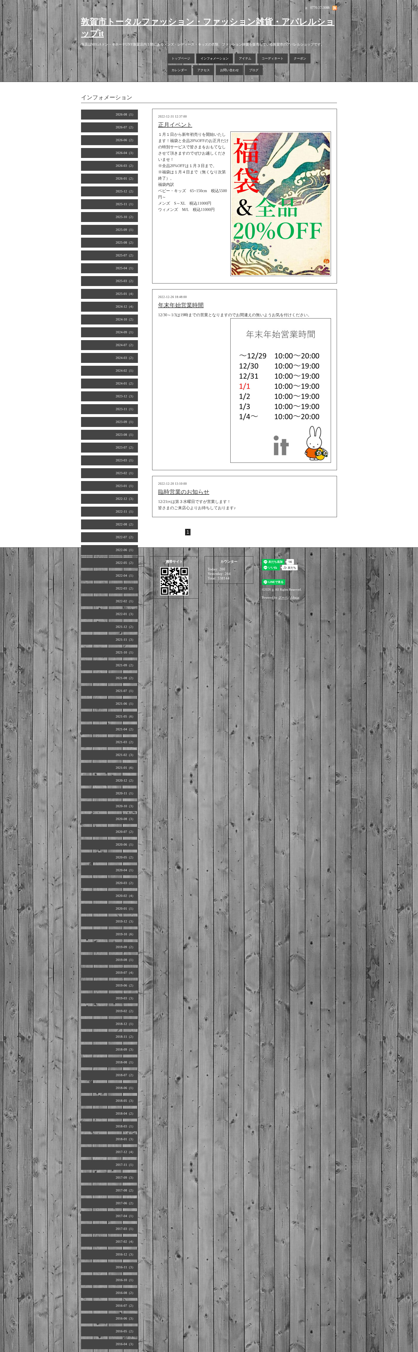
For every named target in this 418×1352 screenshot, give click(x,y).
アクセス (203, 70)
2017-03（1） (125, 1228)
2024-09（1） (125, 332)
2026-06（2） (125, 140)
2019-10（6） (125, 934)
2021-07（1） (125, 691)
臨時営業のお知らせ (183, 492)
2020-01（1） (125, 908)
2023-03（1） (125, 460)
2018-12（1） (125, 1024)
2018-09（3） (125, 1049)
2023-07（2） (125, 447)
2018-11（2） (125, 1036)
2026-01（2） (125, 178)
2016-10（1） (125, 1280)
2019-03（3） (125, 998)
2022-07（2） (125, 537)
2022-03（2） (125, 588)
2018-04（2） (125, 1113)
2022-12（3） (125, 498)
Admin (294, 597)
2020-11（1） (125, 793)
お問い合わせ (229, 70)
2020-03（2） (125, 883)
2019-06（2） (125, 985)
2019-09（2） (125, 947)
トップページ (180, 58)
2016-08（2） (125, 1293)
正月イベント (175, 125)
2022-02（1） (125, 601)
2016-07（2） (125, 1305)
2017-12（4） (125, 1152)
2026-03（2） (125, 165)
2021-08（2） (125, 678)
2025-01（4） (125, 293)
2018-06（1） (125, 1088)
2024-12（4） (125, 306)
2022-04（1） (125, 575)
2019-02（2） (125, 1011)
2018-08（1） (125, 1062)
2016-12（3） (125, 1254)
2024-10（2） (125, 319)
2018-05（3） (125, 1100)
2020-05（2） (125, 857)
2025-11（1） (125, 204)
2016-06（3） (125, 1318)
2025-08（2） (125, 242)
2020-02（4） (125, 895)
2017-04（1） (125, 1216)
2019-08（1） (125, 959)
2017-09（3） (125, 1177)
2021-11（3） (125, 639)
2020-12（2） (125, 780)
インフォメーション (214, 58)
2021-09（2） (125, 665)
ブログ (253, 70)
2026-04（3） (125, 153)
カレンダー (179, 70)
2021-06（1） (125, 703)
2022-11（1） (125, 511)
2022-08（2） (125, 524)
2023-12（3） (125, 396)
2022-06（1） (125, 550)
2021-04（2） (125, 729)
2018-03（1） (125, 1126)
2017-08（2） (125, 1190)
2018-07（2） (125, 1075)
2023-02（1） (125, 473)
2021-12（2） (125, 626)
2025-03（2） (125, 281)
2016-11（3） (125, 1267)
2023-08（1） (125, 434)
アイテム (245, 58)
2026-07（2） (125, 127)
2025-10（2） (125, 217)
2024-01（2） (125, 383)
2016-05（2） (125, 1331)
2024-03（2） (125, 357)
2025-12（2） (125, 191)
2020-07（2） (125, 831)
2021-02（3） (125, 755)
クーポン (300, 58)
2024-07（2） (125, 345)
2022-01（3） (125, 614)
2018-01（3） (125, 1139)
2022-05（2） (125, 562)
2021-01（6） (125, 767)
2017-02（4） (125, 1241)
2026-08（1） (125, 114)
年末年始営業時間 (181, 305)
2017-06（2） (125, 1203)
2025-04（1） (125, 268)
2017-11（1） (125, 1164)
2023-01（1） (125, 486)
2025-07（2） (125, 255)
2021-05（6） (125, 716)
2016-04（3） (125, 1344)
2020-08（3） (125, 819)
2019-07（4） (125, 972)
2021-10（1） (125, 652)
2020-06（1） (125, 844)
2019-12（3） (125, 921)
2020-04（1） (125, 870)
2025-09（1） (125, 229)
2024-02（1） (125, 370)
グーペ (283, 597)
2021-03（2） (125, 742)
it (273, 589)
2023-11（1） (125, 409)
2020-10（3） (125, 806)
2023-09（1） (125, 422)
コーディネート (273, 58)
